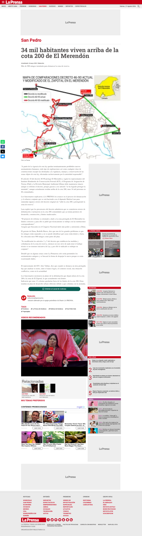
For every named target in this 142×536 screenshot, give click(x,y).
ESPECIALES (67, 505)
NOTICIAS (26, 497)
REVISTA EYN (108, 511)
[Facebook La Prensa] (48, 519)
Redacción (41, 63)
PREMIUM (67, 497)
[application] (54, 348)
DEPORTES (47, 500)
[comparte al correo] (3, 156)
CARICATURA (88, 505)
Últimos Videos (108, 238)
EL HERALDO (107, 502)
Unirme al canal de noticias (55, 289)
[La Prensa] (30, 520)
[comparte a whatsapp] (3, 142)
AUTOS (45, 513)
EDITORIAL (87, 500)
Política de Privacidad (70, 524)
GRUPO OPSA (107, 497)
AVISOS (66, 516)
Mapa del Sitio (113, 524)
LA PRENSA (107, 500)
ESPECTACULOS (49, 502)
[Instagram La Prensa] (56, 519)
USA (24, 511)
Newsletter (102, 524)
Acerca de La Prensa (54, 524)
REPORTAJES (68, 507)
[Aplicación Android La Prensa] (67, 519)
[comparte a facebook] (3, 147)
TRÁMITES (67, 513)
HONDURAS (27, 500)
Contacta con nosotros (88, 524)
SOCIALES (46, 509)
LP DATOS (66, 509)
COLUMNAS (87, 502)
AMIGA (45, 507)
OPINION (86, 497)
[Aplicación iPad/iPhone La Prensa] (63, 519)
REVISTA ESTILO (109, 507)
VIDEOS (66, 511)
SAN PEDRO (27, 502)
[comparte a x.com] (3, 151)
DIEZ (104, 505)
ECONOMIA (27, 505)
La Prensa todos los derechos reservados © (33, 525)
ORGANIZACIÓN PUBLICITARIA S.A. (33, 530)
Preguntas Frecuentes (54, 526)
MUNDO (26, 509)
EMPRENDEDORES (50, 505)
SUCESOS (26, 507)
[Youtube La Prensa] (59, 519)
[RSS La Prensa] (71, 519)
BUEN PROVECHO (109, 509)
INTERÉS (46, 497)
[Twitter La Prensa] (52, 519)
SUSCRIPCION (108, 513)
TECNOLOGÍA (47, 511)
